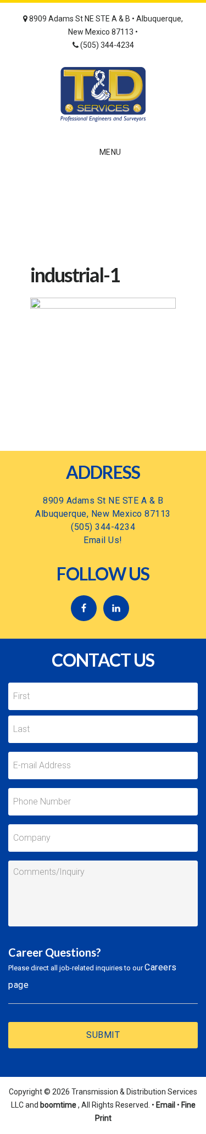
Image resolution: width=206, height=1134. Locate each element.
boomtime (58, 1105)
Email (165, 1105)
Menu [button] (110, 152)
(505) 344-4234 (106, 45)
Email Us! (103, 540)
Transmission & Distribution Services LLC (103, 94)
